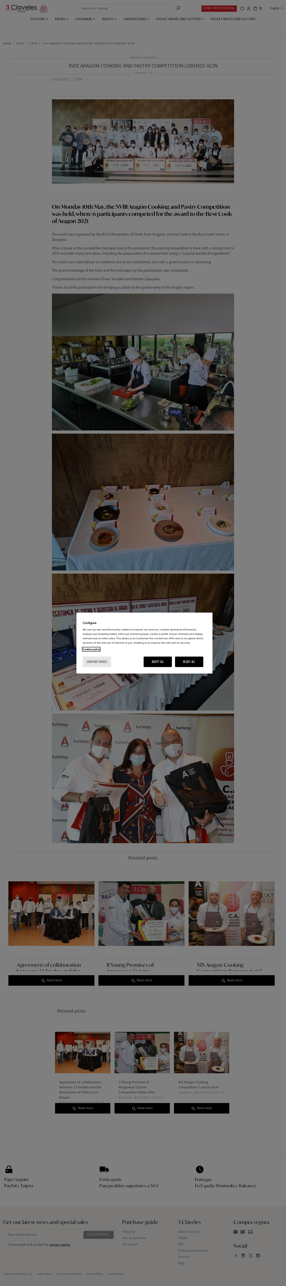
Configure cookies (97, 661)
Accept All (158, 661)
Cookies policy (91, 649)
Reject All (189, 661)
